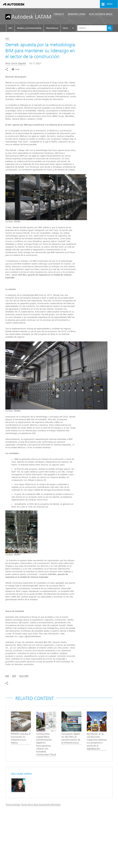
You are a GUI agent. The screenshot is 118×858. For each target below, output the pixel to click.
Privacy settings (13, 804)
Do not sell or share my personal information (41, 804)
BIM (7, 676)
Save (17, 69)
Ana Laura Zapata (15, 63)
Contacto (58, 14)
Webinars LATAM (76, 14)
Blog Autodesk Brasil (101, 14)
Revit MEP (23, 676)
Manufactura (52, 28)
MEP (14, 676)
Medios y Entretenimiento (29, 28)
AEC (10, 28)
